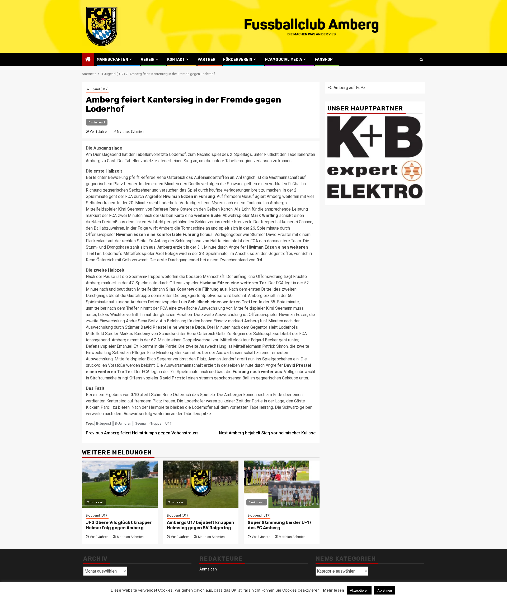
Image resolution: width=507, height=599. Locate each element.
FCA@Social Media (283, 59)
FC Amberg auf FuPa (346, 87)
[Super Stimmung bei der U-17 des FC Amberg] (282, 484)
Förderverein (237, 59)
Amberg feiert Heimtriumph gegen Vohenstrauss (142, 432)
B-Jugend (103, 423)
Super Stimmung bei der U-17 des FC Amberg (280, 525)
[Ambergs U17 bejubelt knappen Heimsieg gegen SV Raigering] (201, 484)
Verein (147, 59)
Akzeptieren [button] (359, 590)
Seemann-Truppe (148, 423)
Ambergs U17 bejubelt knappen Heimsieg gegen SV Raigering (200, 525)
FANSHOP (324, 59)
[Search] (421, 59)
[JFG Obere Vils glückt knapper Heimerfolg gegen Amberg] (120, 484)
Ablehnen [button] (384, 590)
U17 (168, 423)
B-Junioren (123, 423)
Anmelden (208, 569)
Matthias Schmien (130, 131)
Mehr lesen (333, 590)
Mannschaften (112, 59)
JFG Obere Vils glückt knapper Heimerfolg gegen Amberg (119, 525)
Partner (206, 59)
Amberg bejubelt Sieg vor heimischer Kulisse (267, 432)
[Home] (88, 59)
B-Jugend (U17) (97, 89)
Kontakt (176, 59)
